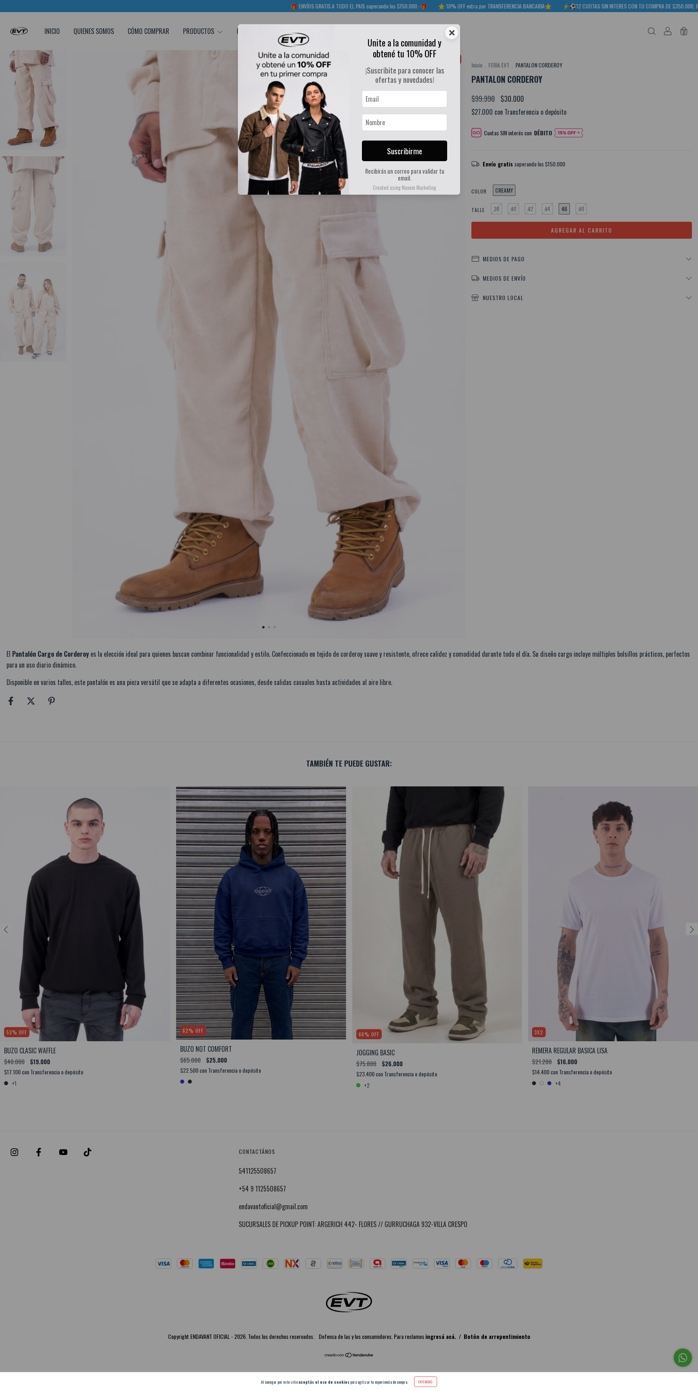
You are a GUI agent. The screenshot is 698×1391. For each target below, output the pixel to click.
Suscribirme (404, 151)
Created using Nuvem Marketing (404, 187)
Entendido (425, 1381)
